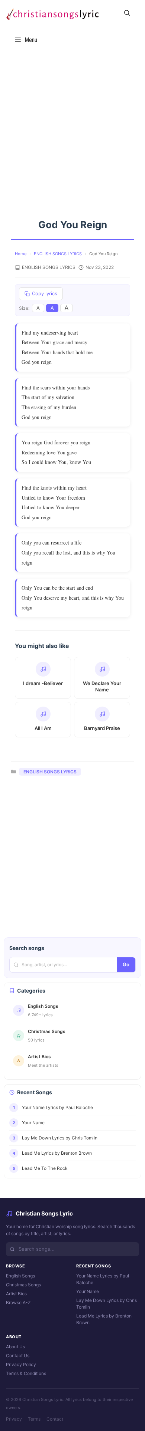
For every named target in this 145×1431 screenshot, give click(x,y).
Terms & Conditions (26, 1373)
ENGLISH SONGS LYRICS (58, 253)
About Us (15, 1346)
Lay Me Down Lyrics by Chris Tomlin (106, 1303)
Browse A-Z (18, 1302)
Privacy (14, 1419)
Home (20, 253)
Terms (34, 1419)
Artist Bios (16, 1293)
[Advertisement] (72, 128)
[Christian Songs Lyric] (52, 13)
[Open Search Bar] (127, 13)
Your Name (87, 1291)
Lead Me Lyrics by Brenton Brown (104, 1319)
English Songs (20, 1276)
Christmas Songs (23, 1284)
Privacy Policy (21, 1364)
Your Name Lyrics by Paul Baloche (102, 1279)
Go (126, 964)
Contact (54, 1419)
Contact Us (17, 1355)
